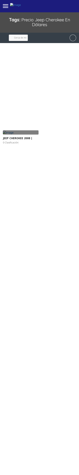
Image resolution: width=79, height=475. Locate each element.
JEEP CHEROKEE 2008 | (17, 138)
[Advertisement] (39, 86)
